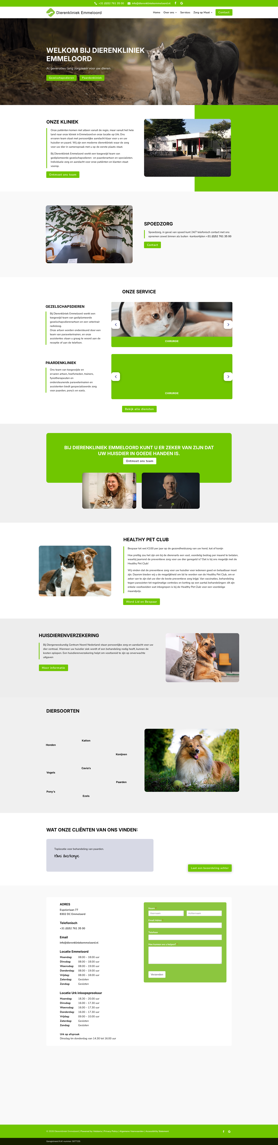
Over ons (168, 12)
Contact (223, 12)
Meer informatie (53, 668)
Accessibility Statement (157, 1131)
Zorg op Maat (201, 12)
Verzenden (157, 974)
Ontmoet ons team (62, 174)
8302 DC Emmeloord (72, 914)
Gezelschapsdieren (61, 78)
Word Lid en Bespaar (141, 602)
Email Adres (155, 920)
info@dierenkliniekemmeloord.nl (151, 3)
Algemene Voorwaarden (131, 1131)
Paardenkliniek (92, 78)
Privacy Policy (110, 1131)
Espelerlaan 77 (69, 910)
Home (156, 12)
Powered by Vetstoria (91, 1131)
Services (185, 12)
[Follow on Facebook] (175, 3)
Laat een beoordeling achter (210, 868)
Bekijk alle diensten (139, 409)
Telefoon (153, 932)
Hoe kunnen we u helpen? (163, 944)
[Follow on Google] (181, 3)
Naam (152, 908)
